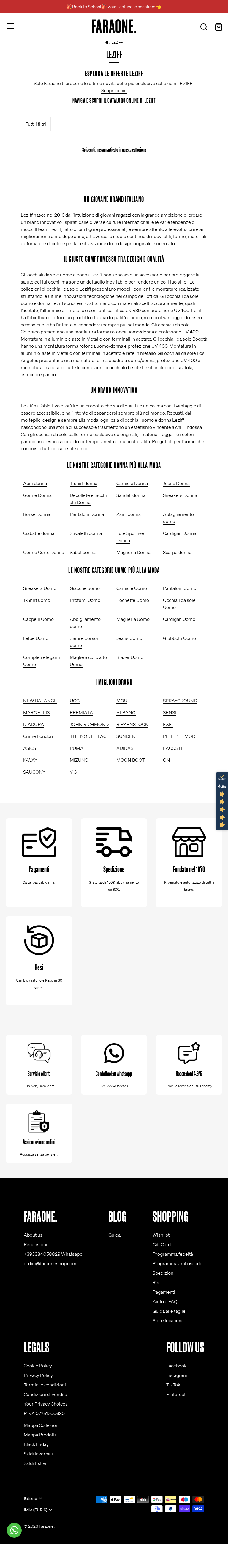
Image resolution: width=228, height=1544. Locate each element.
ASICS (29, 748)
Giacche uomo (85, 588)
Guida (114, 1235)
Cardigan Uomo (179, 619)
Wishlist (161, 1235)
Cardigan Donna (179, 533)
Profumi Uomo (85, 600)
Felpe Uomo (35, 638)
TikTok (173, 1385)
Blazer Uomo (129, 657)
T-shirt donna (83, 483)
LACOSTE (173, 748)
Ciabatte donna (38, 533)
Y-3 (73, 772)
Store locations (168, 1320)
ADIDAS (124, 748)
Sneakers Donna (180, 495)
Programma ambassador (178, 1263)
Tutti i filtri (36, 124)
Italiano (30, 1498)
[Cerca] (203, 27)
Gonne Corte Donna (43, 552)
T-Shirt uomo (36, 600)
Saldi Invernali (38, 1454)
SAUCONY (34, 772)
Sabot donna (83, 552)
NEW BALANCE (40, 700)
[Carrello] (218, 27)
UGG (75, 700)
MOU (121, 700)
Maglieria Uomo (133, 619)
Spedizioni (164, 1273)
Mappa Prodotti (40, 1435)
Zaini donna (128, 514)
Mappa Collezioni (42, 1425)
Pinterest (176, 1394)
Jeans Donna (176, 483)
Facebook (176, 1366)
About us (33, 1235)
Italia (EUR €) (35, 1509)
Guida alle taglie (169, 1311)
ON (166, 760)
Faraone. (47, 1526)
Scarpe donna (177, 552)
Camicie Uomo (131, 588)
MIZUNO (79, 760)
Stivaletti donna (86, 533)
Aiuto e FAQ (165, 1301)
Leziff (27, 215)
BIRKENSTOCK (132, 724)
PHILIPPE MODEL (182, 736)
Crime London (38, 736)
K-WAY (30, 760)
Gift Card (162, 1244)
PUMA (76, 748)
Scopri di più (114, 90)
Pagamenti (164, 1292)
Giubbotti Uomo (179, 638)
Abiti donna (35, 483)
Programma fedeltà (173, 1254)
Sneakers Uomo (39, 588)
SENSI (169, 712)
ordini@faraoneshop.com (50, 1263)
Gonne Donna (37, 495)
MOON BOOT (130, 760)
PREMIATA (81, 712)
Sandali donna (130, 495)
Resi (157, 1282)
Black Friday (36, 1444)
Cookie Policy (38, 1366)
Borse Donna (36, 514)
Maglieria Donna (133, 552)
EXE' (168, 724)
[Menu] (10, 26)
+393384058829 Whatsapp (53, 1254)
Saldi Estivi (35, 1463)
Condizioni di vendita (45, 1394)
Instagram (176, 1375)
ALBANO (126, 712)
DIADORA (33, 724)
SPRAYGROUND (180, 700)
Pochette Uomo (132, 600)
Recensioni (35, 1244)
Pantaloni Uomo (179, 588)
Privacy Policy (38, 1375)
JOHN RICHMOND (89, 724)
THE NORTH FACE (89, 736)
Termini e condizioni (45, 1385)
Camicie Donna (132, 483)
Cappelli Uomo (38, 619)
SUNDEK (125, 736)
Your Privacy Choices (46, 1404)
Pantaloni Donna (87, 514)
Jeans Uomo (129, 638)
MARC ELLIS (36, 712)
